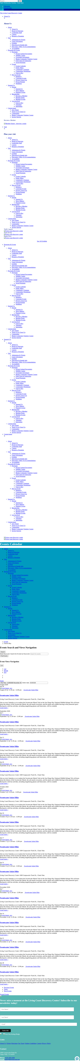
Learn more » (4, 708)
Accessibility (16, 48)
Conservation (12, 108)
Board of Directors (17, 31)
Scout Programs (20, 62)
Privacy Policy (46, 1043)
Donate (6, 10)
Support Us (11, 85)
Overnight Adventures (22, 57)
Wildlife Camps (20, 55)
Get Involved (16, 101)
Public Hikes (20, 68)
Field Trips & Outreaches (23, 61)
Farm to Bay (19, 73)
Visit (9, 38)
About (10, 27)
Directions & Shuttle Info (19, 45)
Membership (8, 8)
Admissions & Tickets (18, 39)
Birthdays (19, 76)
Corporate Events (21, 78)
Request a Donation (18, 36)
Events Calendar (21, 66)
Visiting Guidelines (30, 1043)
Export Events (4, 994)
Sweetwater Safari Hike (9, 695)
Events (14, 64)
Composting (15, 113)
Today (2, 681)
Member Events (20, 99)
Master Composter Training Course (26, 59)
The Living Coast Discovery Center (11, 13)
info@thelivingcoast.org (12, 1059)
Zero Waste (15, 110)
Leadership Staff (17, 32)
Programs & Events (14, 50)
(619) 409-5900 (10, 1058)
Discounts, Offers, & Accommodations (24, 47)
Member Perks (20, 97)
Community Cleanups (22, 69)
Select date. (26, 683)
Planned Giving (20, 92)
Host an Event (16, 75)
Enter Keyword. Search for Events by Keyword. (15, 654)
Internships (19, 106)
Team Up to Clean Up (18, 111)
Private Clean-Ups (21, 80)
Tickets (8, 1043)
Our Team (21, 1043)
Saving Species (16, 117)
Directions (14, 1043)
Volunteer (19, 104)
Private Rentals (20, 82)
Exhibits (14, 43)
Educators (7, 6)
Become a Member (21, 96)
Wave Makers (20, 90)
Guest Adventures (17, 41)
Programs (15, 52)
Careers (14, 34)
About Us (7, 16)
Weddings (19, 83)
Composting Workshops (23, 71)
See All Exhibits (42, 241)
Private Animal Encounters (24, 54)
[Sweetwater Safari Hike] (6, 688)
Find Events (4, 656)
